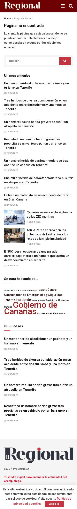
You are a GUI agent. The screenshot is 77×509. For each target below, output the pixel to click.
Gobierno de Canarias (30, 308)
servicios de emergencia (19, 290)
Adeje (35, 290)
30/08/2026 (12, 93)
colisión (7, 290)
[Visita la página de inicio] (22, 6)
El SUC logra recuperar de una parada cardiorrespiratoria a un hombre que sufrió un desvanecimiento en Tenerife (36, 256)
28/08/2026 (34, 222)
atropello (62, 314)
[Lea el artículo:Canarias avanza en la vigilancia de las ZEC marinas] (14, 217)
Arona (30, 290)
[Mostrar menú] (63, 6)
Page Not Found (23, 18)
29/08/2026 (12, 153)
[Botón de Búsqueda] (71, 6)
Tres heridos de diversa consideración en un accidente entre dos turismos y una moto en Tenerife (35, 105)
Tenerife (9, 300)
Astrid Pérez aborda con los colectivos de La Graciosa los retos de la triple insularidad (47, 234)
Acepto (54, 503)
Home (7, 18)
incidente (23, 300)
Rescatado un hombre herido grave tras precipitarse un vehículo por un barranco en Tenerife (35, 143)
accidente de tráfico (47, 313)
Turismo (42, 290)
